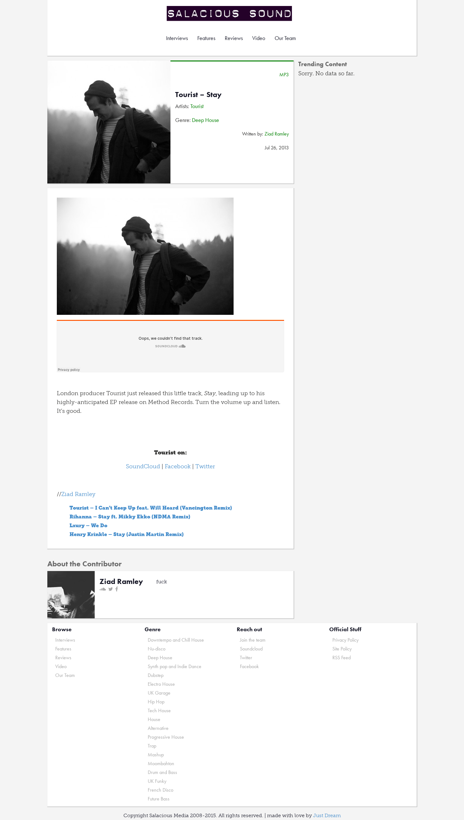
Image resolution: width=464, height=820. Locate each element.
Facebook (178, 466)
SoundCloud (143, 466)
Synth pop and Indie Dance (174, 666)
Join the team (252, 640)
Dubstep (156, 675)
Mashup (156, 754)
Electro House (161, 684)
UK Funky (157, 781)
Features (206, 38)
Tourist (197, 106)
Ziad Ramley (277, 133)
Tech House (159, 710)
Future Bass (159, 798)
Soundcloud (251, 648)
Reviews (234, 38)
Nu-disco (156, 648)
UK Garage (159, 693)
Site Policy (342, 648)
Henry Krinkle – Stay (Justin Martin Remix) (126, 534)
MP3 (284, 74)
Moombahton (161, 763)
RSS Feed (341, 657)
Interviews (177, 38)
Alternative (158, 728)
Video (258, 38)
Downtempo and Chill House (176, 640)
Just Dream (327, 815)
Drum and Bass (162, 772)
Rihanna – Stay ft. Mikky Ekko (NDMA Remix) (129, 517)
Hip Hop (156, 701)
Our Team (285, 38)
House (154, 719)
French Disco (160, 790)
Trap (152, 745)
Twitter (205, 466)
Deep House (205, 120)
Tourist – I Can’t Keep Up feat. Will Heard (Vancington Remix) (150, 508)
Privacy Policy (345, 640)
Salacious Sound (229, 13)
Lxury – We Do (88, 525)
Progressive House (166, 737)
